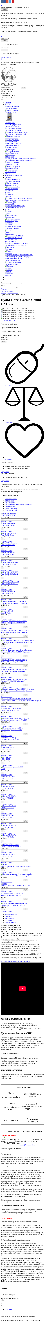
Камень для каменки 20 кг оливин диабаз (15, 866)
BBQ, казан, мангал (12, 145)
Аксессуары (9, 157)
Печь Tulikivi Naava (8, 515)
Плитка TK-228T (7, 788)
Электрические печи (12, 181)
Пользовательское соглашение (16, 245)
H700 (3, 769)
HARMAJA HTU (7, 749)
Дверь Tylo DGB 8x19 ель (10, 710)
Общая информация (12, 264)
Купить (3, 341)
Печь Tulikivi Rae (7, 593)
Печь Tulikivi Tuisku (8, 525)
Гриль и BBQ (10, 204)
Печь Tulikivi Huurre (8, 545)
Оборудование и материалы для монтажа (19, 160)
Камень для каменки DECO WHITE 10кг (15, 885)
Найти (23, 87)
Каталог (8, 104)
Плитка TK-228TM (7, 798)
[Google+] (7, 1)
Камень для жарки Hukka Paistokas (13, 623)
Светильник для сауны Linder (11, 730)
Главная (8, 103)
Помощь (8, 268)
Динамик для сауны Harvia (10, 739)
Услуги (7, 209)
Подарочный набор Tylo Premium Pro (14, 603)
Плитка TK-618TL (7, 837)
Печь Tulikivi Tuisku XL (9, 584)
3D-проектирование (12, 228)
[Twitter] (10, 1)
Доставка (8, 224)
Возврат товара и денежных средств (18, 256)
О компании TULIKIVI (13, 238)
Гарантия (8, 253)
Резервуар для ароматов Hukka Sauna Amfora (17, 642)
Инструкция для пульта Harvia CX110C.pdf (16, 961)
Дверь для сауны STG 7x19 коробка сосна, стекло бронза (21, 700)
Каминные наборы (11, 168)
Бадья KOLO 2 (6, 613)
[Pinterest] (13, 1)
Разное (7, 232)
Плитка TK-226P (7, 778)
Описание (8, 916)
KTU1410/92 (5, 759)
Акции (7, 174)
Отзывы (8, 272)
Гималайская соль (11, 153)
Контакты (8, 249)
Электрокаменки (11, 108)
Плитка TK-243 (6, 817)
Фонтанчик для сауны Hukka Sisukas (14, 632)
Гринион (8, 196)
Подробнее (5, 472)
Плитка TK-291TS (7, 827)
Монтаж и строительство (14, 175)
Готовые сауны (10, 172)
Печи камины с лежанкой (14, 207)
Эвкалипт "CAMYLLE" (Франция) (13, 671)
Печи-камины (10, 123)
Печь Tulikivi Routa (7, 535)
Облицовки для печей (13, 130)
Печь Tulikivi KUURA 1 (9, 564)
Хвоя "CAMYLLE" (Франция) (12, 662)
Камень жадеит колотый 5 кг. (11, 895)
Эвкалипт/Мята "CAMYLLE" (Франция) (15, 652)
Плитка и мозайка (11, 189)
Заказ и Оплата (10, 241)
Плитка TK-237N (7, 856)
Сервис (7, 213)
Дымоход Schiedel (11, 164)
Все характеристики (8, 320)
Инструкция (9, 918)
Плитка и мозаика (11, 138)
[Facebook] (4, 1)
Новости (8, 275)
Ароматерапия (10, 149)
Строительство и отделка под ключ (17, 200)
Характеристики (11, 915)
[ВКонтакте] (2, 1)
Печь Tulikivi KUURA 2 (9, 574)
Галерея (8, 177)
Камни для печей (11, 142)
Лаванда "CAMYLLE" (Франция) (13, 681)
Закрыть (4, 9)
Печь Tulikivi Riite (7, 554)
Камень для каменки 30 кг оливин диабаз (15, 876)
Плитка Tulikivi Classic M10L (11, 847)
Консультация (10, 217)
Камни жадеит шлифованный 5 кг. (13, 905)
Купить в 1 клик (6, 521)
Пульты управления (12, 126)
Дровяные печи (10, 112)
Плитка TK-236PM (7, 808)
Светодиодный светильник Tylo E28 (14, 720)
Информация (9, 234)
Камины (8, 192)
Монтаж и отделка (11, 221)
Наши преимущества (12, 260)
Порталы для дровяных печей (15, 134)
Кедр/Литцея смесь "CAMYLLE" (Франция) (16, 691)
